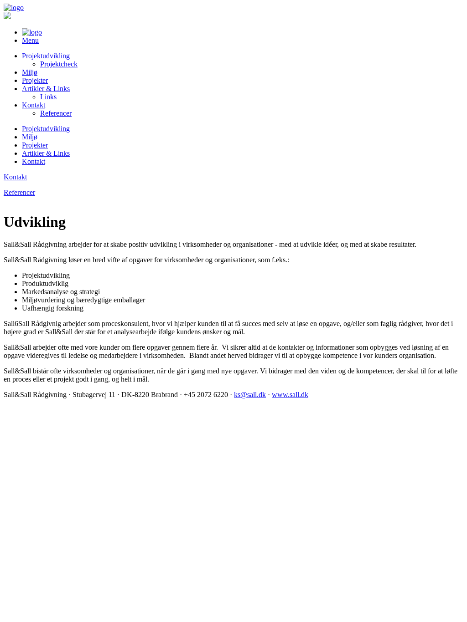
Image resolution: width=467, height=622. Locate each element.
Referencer (56, 113)
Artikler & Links (46, 88)
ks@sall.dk (250, 394)
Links (48, 97)
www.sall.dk (290, 394)
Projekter (35, 80)
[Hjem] (14, 7)
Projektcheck (59, 64)
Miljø (29, 72)
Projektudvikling (46, 56)
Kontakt (33, 105)
